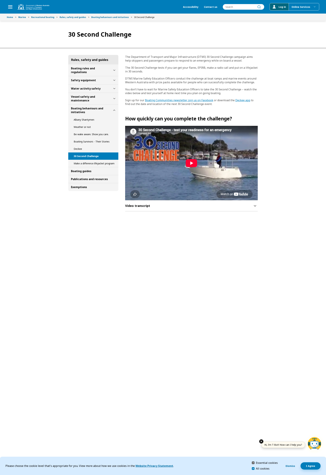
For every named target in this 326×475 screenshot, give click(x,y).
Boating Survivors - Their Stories (92, 141)
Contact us (210, 6)
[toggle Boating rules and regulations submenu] (114, 70)
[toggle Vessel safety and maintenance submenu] (114, 98)
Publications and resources (89, 179)
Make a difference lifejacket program (94, 163)
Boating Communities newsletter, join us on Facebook (179, 100)
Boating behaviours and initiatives (110, 17)
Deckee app (242, 100)
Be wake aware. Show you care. (91, 134)
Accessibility (190, 6)
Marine (22, 17)
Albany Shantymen (84, 119)
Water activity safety (86, 88)
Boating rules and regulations (83, 70)
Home (10, 17)
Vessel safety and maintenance (83, 98)
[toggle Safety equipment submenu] (114, 80)
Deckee (78, 148)
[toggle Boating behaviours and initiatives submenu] (114, 110)
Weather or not (82, 127)
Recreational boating (42, 17)
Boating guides (81, 171)
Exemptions (79, 187)
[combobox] (243, 7)
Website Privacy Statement (154, 466)
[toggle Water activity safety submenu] (114, 88)
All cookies (262, 468)
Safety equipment (83, 80)
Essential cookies (267, 463)
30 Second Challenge (86, 156)
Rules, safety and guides (73, 17)
